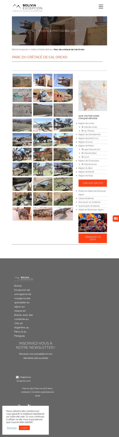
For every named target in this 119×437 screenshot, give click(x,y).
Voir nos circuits (93, 183)
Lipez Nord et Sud (91, 149)
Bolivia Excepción (20, 49)
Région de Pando (86, 172)
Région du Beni (85, 168)
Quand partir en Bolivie (88, 206)
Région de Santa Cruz (88, 138)
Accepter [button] (24, 428)
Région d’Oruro (85, 142)
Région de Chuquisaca (88, 161)
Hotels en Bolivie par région (91, 209)
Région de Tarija (85, 175)
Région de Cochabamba (89, 134)
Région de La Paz (86, 123)
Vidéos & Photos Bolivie (57, 30)
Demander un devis (93, 238)
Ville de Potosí (90, 153)
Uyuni (86, 157)
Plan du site (27, 388)
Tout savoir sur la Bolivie (89, 202)
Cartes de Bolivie (86, 198)
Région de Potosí (86, 146)
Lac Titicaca (88, 131)
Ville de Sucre (90, 164)
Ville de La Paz (90, 127)
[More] (100, 6)
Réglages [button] (12, 427)
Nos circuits (40, 388)
